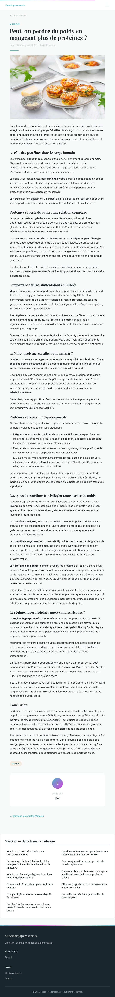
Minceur (23, 15)
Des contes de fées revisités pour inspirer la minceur (30, 886)
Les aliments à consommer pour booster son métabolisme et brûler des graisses (85, 853)
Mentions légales (13, 973)
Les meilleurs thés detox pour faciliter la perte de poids (83, 896)
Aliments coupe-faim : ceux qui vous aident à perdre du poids (84, 886)
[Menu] (107, 5)
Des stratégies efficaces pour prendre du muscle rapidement (83, 863)
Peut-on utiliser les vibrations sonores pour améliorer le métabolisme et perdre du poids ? (84, 874)
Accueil (13, 15)
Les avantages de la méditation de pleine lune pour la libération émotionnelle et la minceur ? (28, 864)
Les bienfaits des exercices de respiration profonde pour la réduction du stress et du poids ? (29, 907)
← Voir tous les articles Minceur (27, 816)
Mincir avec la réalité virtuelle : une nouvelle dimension (25, 853)
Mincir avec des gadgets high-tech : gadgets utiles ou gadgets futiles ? (29, 876)
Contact (9, 978)
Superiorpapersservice (21, 936)
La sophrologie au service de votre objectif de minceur (29, 896)
